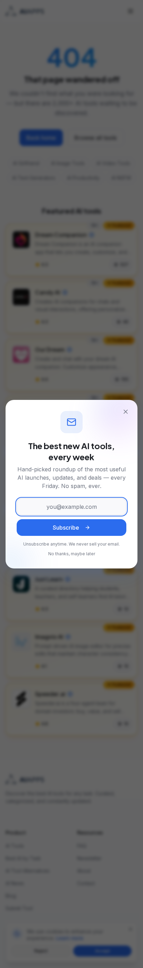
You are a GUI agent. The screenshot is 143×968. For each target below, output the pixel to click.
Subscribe (66, 527)
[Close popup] (125, 411)
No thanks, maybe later (71, 553)
